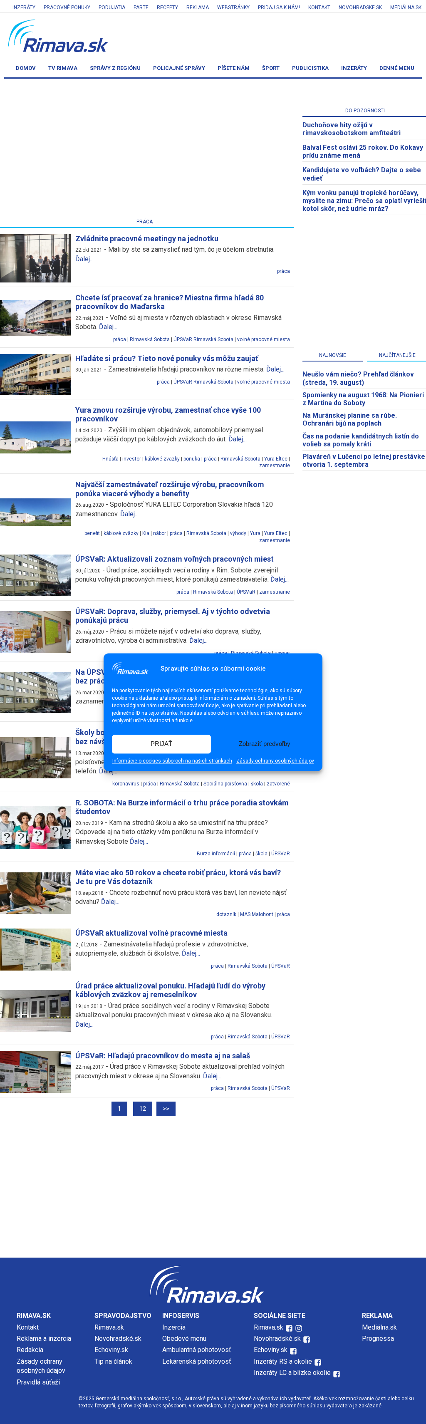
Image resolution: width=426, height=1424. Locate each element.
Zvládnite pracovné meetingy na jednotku (146, 238)
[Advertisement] (213, 1187)
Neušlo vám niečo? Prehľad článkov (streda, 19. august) (358, 378)
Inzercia (174, 1327)
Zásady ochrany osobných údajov (275, 761)
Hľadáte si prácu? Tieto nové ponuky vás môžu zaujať (166, 358)
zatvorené (278, 784)
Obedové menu (184, 1338)
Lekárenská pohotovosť (197, 1361)
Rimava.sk (109, 1327)
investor (131, 459)
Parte (141, 7)
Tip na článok (113, 1361)
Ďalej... (84, 259)
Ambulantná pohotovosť (197, 1350)
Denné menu (396, 68)
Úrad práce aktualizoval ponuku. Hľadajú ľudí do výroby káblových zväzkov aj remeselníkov (170, 990)
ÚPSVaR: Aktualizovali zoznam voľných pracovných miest (174, 559)
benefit (92, 533)
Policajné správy (179, 68)
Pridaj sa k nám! (279, 7)
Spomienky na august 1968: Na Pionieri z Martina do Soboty (363, 399)
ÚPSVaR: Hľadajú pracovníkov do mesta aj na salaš (162, 1055)
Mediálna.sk (405, 7)
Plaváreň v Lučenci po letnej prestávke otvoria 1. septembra (363, 460)
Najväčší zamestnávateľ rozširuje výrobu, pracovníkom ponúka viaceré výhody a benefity (169, 489)
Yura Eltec (275, 459)
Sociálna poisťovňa (225, 784)
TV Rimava (62, 68)
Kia (145, 533)
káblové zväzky (162, 459)
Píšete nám (234, 68)
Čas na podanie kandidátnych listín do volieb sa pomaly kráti (360, 440)
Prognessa (378, 1338)
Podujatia (112, 7)
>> (166, 1108)
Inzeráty (23, 7)
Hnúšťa (110, 459)
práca (283, 271)
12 (142, 1108)
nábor (159, 533)
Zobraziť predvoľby (264, 744)
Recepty (167, 7)
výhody (238, 533)
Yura (255, 533)
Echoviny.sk (111, 1350)
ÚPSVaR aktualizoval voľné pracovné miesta (151, 933)
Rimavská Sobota (150, 339)
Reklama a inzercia (44, 1338)
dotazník (226, 914)
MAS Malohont (256, 914)
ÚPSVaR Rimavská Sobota (203, 339)
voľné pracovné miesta (263, 339)
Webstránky (233, 7)
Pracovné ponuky (67, 7)
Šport (271, 68)
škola (257, 784)
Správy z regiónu (115, 68)
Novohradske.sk (360, 7)
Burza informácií (216, 854)
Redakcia (30, 1350)
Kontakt (319, 7)
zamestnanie (274, 465)
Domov (26, 68)
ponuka (191, 459)
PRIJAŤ (161, 744)
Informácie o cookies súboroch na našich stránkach (172, 761)
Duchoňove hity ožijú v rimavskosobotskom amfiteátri (351, 129)
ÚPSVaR (246, 592)
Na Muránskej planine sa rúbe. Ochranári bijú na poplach (349, 419)
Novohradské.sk (117, 1338)
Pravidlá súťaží (38, 1382)
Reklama (197, 7)
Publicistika (310, 68)
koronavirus (125, 784)
